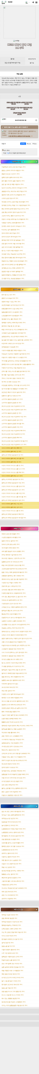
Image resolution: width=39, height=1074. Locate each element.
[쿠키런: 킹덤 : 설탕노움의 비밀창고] (8, 2)
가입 (7, 153)
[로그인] (33, 2)
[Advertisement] (19, 68)
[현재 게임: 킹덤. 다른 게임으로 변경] (28, 2)
